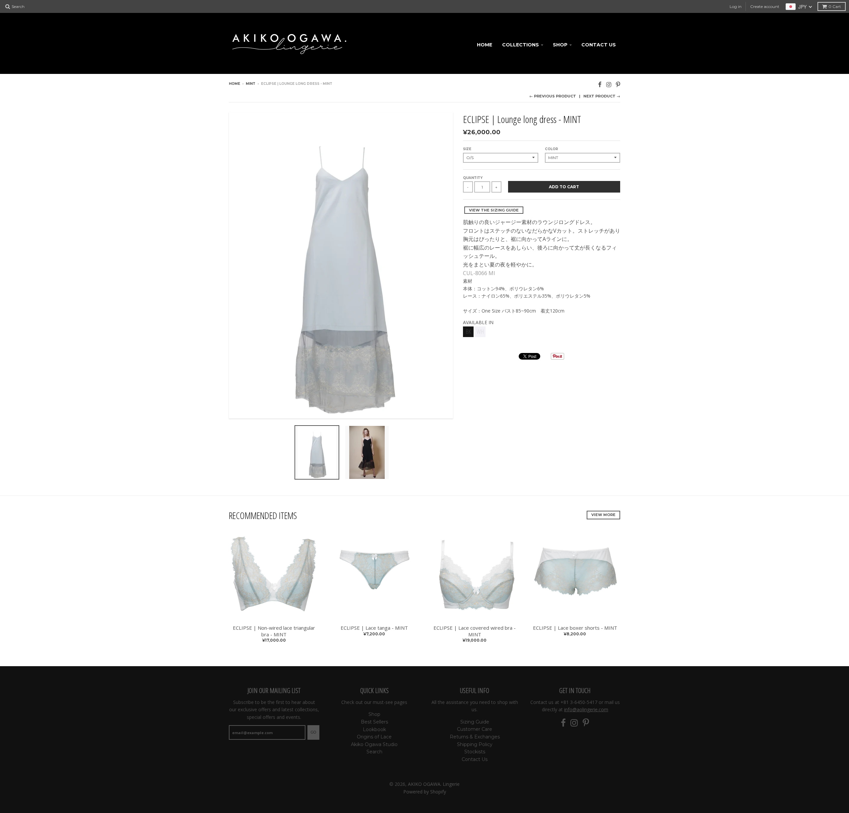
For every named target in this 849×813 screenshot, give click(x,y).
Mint (250, 84)
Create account (764, 6)
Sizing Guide (474, 722)
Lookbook (374, 729)
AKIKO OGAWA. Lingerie (434, 784)
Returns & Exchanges (475, 737)
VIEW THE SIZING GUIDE (494, 210)
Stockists (474, 752)
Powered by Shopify (424, 791)
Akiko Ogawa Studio (374, 744)
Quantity (473, 178)
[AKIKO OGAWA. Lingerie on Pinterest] (618, 84)
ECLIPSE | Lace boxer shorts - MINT (575, 628)
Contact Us (598, 45)
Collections (520, 45)
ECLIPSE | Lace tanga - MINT (374, 628)
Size (467, 149)
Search (374, 752)
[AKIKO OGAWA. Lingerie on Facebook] (600, 84)
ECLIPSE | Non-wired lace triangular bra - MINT (274, 631)
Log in (736, 6)
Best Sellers (374, 722)
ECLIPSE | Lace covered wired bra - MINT (474, 631)
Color (551, 149)
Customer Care (474, 729)
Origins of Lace (374, 737)
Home (484, 45)
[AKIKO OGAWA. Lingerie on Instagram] (608, 84)
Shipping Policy (474, 744)
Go (313, 732)
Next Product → (601, 96)
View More (603, 514)
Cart (834, 6)
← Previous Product (552, 96)
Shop (560, 45)
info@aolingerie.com (586, 709)
